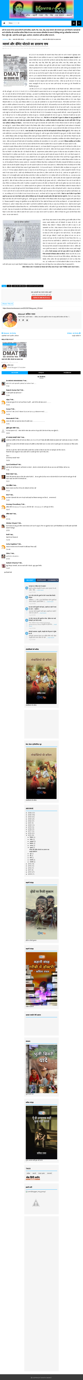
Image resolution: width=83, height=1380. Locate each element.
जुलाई (31, 847)
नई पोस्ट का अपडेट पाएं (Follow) (41, 297)
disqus (41, 372)
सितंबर (32, 843)
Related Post (8, 339)
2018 (30, 829)
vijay (8, 399)
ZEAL (8, 553)
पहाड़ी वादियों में (33, 851)
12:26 (8, 395)
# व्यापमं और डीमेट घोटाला (19, 286)
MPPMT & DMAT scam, (42, 48)
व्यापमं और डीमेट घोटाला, (29, 48)
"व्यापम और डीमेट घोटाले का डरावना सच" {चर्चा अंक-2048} (56, 440)
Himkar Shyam (11, 523)
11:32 (7, 386)
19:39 (8, 460)
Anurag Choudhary (13, 504)
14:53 (8, 500)
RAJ (7, 495)
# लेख (9, 286)
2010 (30, 872)
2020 (30, 825)
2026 (30, 813)
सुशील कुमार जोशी (10, 428)
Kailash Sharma (12, 563)
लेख (10, 39)
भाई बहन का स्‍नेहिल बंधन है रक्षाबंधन (37, 586)
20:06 (8, 519)
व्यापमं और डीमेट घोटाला (18, 39)
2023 (30, 819)
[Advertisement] (41, 723)
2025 (30, 815)
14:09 (8, 540)
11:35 (7, 470)
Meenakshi (10, 418)
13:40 (8, 405)
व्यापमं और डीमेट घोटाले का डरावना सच (12, 359)
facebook (67, 372)
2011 (29, 870)
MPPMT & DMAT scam (33, 39)
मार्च (31, 858)
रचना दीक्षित (9, 485)
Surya (8, 409)
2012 (30, 868)
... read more (40, 590)
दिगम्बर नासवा (9, 474)
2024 (30, 817)
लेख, (22, 48)
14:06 (8, 414)
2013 (30, 866)
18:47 (8, 510)
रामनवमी (49, 1173)
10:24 (8, 491)
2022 (30, 821)
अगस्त (31, 845)
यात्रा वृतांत (41, 1173)
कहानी (34, 1173)
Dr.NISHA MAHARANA (14, 381)
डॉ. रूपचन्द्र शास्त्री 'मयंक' (13, 437)
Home (5, 39)
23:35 (8, 530)
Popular (41, 580)
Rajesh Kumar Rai (12, 390)
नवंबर (31, 839)
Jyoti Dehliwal (11, 464)
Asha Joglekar (11, 544)
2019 (30, 827)
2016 (30, 833)
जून (31, 854)
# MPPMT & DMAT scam (35, 286)
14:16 (7, 424)
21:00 (8, 559)
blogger (15, 372)
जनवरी (32, 862)
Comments (53, 580)
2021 (30, 823)
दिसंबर (31, 837)
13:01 (8, 481)
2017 (30, 831)
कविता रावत (9, 514)
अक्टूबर (32, 841)
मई (31, 856)
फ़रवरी (31, 860)
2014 (30, 864)
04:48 (8, 549)
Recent (30, 580)
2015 (30, 835)
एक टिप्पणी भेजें (8, 572)
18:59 (8, 433)
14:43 (8, 568)
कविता (28, 1173)
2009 (30, 874)
